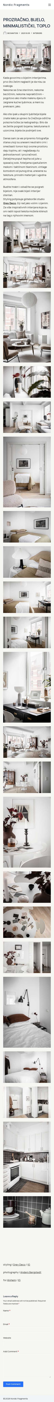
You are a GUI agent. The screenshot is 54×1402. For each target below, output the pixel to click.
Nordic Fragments (16, 5)
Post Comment (13, 1384)
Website (7, 1337)
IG (29, 1264)
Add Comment (11, 1351)
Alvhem (11, 1280)
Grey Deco (9, 203)
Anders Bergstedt (30, 1272)
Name (6, 1310)
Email (6, 1324)
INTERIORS (37, 33)
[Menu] (49, 5)
